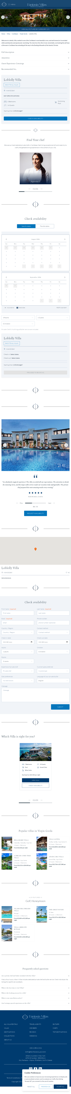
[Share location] (69, 572)
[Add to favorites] (66, 572)
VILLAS (6, 1028)
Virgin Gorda (23, 34)
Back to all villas (11, 85)
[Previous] (30, 189)
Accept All (60, 1086)
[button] (35, 168)
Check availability (35, 118)
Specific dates (26, 226)
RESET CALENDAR (61, 307)
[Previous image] (3, 17)
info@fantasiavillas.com (35, 1052)
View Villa (35, 780)
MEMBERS (33, 1028)
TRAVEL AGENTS (35, 1024)
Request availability (35, 513)
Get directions (6, 578)
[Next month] (64, 239)
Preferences (45, 1086)
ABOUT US (8, 1040)
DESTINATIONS (9, 1032)
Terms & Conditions (13, 1078)
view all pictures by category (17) (36, 29)
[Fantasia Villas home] (4, 4)
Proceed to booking (35, 372)
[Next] (41, 189)
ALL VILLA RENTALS (11, 1024)
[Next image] (68, 17)
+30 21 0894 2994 (35, 1048)
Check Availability (35, 785)
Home (3, 34)
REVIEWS (32, 1032)
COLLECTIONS (9, 1036)
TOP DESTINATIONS (60, 1032)
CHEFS (55, 1028)
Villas (8, 34)
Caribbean (15, 34)
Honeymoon (38, 901)
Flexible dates (44, 226)
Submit (60, 707)
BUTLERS (56, 1024)
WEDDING (33, 1036)
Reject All (31, 1086)
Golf (28, 901)
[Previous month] (6, 239)
